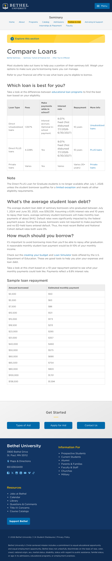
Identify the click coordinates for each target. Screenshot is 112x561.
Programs (33, 22)
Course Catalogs (19, 511)
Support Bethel (18, 521)
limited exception (66, 187)
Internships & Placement (50, 25)
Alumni (65, 460)
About (22, 22)
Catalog (45, 22)
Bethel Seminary (14, 58)
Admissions (59, 22)
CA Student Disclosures (44, 537)
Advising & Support (94, 22)
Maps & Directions (20, 461)
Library (14, 500)
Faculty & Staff (69, 467)
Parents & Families (71, 464)
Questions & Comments (23, 504)
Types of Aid (23, 425)
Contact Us (91, 425)
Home (12, 22)
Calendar (15, 497)
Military (65, 474)
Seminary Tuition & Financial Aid (36, 58)
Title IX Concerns (19, 507)
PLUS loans (96, 150)
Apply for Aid (58, 425)
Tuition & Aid (74, 22)
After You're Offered (60, 58)
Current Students (71, 457)
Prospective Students (73, 453)
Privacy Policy (63, 537)
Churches (66, 471)
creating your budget (36, 255)
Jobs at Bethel (18, 493)
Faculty (69, 25)
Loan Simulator (62, 255)
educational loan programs (67, 92)
